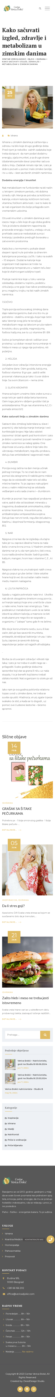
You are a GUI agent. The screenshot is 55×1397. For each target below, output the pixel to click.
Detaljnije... (9, 830)
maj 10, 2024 (11, 1093)
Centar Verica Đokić (35, 1374)
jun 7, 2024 (23, 1068)
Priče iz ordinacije (17, 1140)
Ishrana (14, 135)
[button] (50, 1239)
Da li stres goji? (13, 906)
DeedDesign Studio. (34, 1381)
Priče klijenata (15, 1145)
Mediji (11, 1129)
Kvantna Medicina (14, 1239)
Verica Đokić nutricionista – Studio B (24, 1089)
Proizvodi (10, 1256)
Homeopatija (12, 1245)
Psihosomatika (12, 1250)
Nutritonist (13, 1134)
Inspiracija (9, 900)
